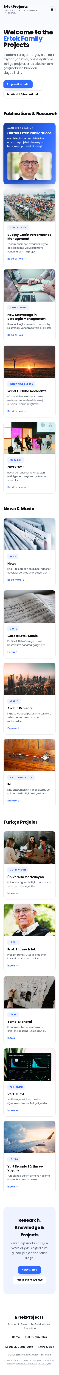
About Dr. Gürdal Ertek (19, 1347)
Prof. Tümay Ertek (36, 1337)
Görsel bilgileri (44, 1363)
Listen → (12, 652)
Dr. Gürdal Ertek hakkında (23, 94)
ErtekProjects (15, 7)
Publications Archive (30, 1279)
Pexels (10, 1363)
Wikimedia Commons (26, 1363)
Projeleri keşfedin (18, 84)
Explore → (13, 728)
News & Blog (29, 1269)
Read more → (16, 579)
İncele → (12, 893)
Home (16, 1337)
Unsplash (49, 1360)
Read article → (16, 258)
